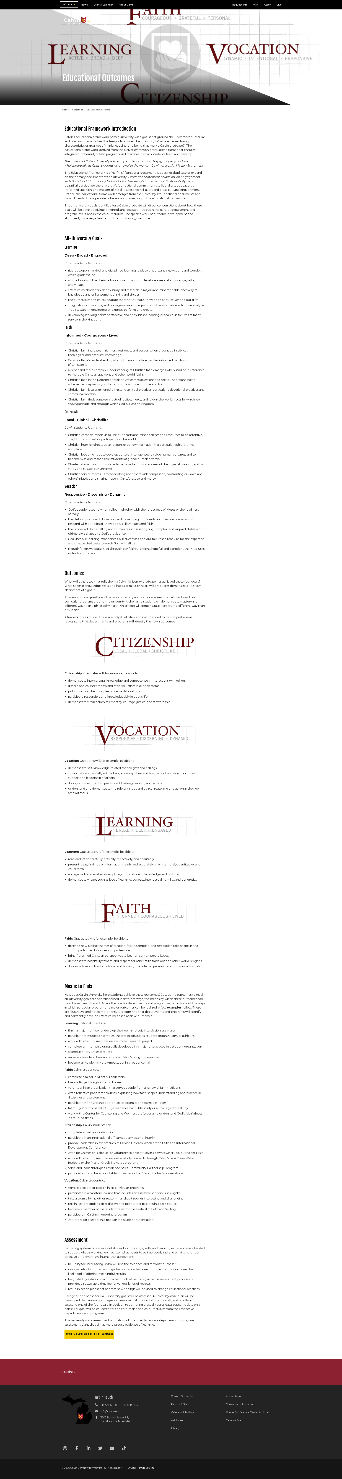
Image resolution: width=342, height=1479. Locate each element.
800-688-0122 (130, 1405)
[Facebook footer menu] (76, 1448)
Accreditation (234, 1396)
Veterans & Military (182, 1412)
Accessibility (114, 1467)
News (84, 4)
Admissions (157, 20)
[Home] (78, 15)
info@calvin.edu (110, 1411)
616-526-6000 (108, 1405)
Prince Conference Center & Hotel (247, 1412)
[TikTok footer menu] (123, 1448)
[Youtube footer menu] (112, 1448)
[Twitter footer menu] (100, 1448)
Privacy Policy (98, 1467)
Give (279, 4)
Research (180, 20)
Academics (132, 20)
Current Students (182, 1396)
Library (175, 1428)
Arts (198, 20)
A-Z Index (177, 1420)
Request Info (240, 4)
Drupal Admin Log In (141, 1467)
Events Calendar (103, 4)
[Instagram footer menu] (65, 1448)
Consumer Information (240, 1404)
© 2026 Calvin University (75, 1467)
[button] (266, 21)
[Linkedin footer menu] (88, 1448)
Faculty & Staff (180, 1404)
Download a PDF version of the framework (89, 1334)
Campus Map (234, 1420)
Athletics (215, 20)
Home (65, 109)
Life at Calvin (239, 20)
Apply (267, 4)
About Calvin (126, 4)
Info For (67, 4)
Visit (255, 4)
